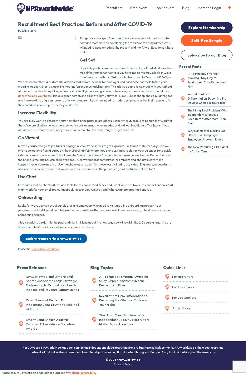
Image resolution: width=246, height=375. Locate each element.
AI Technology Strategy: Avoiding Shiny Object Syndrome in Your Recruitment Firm (207, 80)
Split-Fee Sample (206, 40)
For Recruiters (182, 276)
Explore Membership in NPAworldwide (53, 238)
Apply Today (181, 308)
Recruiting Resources (45, 249)
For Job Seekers (184, 297)
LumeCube (126, 96)
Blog (185, 7)
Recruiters (114, 7)
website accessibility (82, 373)
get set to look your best (34, 96)
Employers (138, 7)
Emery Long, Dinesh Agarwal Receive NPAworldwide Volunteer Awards (50, 324)
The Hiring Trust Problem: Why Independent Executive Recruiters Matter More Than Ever (207, 116)
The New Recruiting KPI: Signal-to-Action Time (208, 149)
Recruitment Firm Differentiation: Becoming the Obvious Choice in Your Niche (206, 98)
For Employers (183, 287)
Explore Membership (206, 27)
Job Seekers (164, 7)
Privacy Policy (123, 364)
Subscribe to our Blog (206, 55)
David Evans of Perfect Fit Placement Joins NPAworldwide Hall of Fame (52, 304)
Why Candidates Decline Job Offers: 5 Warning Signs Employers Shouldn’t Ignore (206, 135)
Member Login (209, 7)
